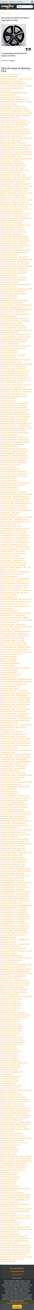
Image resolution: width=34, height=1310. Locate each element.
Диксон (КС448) (6, 74)
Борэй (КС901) (5, 695)
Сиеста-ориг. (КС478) (7, 505)
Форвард (25, 617)
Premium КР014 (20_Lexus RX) (10, 1081)
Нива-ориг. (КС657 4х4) (22, 528)
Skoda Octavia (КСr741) (8, 542)
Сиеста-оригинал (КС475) (23, 798)
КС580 (17, 188)
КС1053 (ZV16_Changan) (23, 1110)
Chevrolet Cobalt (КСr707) (9, 398)
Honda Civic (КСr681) (7, 291)
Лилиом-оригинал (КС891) (9, 852)
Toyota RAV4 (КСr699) (7, 339)
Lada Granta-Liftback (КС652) (10, 346)
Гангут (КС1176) (17, 1252)
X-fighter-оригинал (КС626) (9, 435)
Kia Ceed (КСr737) (6, 716)
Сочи (28, 567)
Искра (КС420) (5, 474)
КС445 (8, 202)
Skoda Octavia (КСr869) (8, 1129)
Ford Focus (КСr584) (7, 341)
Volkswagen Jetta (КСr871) (9, 677)
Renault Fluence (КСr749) (8, 524)
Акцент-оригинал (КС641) (9, 437)
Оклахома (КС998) (6, 898)
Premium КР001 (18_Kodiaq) (9, 1062)
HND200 (8, 380)
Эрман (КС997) (20, 889)
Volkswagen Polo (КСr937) (23, 957)
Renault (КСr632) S (6, 108)
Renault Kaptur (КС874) (12, 827)
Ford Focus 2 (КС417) (13, 569)
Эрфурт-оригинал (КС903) (23, 693)
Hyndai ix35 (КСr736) (7, 293)
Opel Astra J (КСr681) (22, 419)
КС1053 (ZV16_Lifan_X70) (22, 1218)
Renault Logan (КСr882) (8, 957)
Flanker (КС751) (16, 556)
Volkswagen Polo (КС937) (8, 752)
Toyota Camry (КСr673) (19, 706)
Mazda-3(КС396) (6, 81)
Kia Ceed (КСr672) (23, 713)
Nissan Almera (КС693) (20, 341)
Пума (24, 567)
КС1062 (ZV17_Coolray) (8, 1124)
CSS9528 (15, 389)
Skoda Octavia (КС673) (24, 426)
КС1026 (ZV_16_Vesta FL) (21, 980)
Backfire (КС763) (6, 553)
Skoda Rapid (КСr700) (7, 533)
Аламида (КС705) (6, 266)
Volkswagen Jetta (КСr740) (19, 734)
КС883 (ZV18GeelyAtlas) (8, 891)
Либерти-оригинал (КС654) (9, 480)
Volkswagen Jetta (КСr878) (9, 613)
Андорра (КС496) (23, 439)
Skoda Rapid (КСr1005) (8, 894)
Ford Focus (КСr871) (7, 768)
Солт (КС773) (5, 567)
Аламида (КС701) (22, 437)
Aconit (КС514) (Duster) (8, 1204)
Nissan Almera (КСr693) (19, 565)
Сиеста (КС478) (22, 460)
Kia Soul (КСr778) (16, 864)
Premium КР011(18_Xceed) (23, 1209)
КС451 (3, 124)
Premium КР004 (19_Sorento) (9, 1206)
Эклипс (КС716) (15, 168)
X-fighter (20, 211)
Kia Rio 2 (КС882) (22, 907)
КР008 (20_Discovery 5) (8, 1099)
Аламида (23, 197)
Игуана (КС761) (27, 821)
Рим (12, 172)
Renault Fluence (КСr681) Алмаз (10, 97)
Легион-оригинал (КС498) (9, 327)
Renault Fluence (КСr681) (8, 95)
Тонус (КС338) (28, 79)
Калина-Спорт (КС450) (8, 601)
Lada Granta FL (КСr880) (23, 916)
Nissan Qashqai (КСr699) (23, 416)
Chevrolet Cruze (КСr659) (8, 113)
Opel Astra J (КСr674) (7, 348)
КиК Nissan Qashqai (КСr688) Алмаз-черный (14, 92)
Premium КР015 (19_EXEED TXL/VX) (11, 1005)
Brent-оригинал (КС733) (19, 394)
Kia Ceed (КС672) (6, 389)
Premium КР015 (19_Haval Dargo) (10, 1177)
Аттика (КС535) (5, 321)
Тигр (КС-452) (5, 508)
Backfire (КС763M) (6, 1170)
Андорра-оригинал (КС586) (20, 442)
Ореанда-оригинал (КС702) (21, 496)
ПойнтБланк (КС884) (21, 695)
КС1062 (28, 1015)
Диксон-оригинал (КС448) (9, 460)
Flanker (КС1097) (6, 999)
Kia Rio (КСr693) (6, 734)
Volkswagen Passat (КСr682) (23, 309)
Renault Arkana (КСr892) (8, 811)
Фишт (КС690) (24, 188)
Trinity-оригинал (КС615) (8, 232)
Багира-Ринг (23, 120)
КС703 (3, 188)
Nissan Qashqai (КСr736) (8, 517)
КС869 (3, 638)
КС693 (13, 122)
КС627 (14, 177)
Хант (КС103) (19, 985)
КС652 (25, 563)
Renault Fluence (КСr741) (8, 423)
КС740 (12, 186)
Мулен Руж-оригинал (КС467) (10, 487)
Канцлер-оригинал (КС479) (9, 722)
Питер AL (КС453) (24, 241)
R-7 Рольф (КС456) (13, 544)
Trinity (26, 170)
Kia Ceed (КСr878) (6, 706)
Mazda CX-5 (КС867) (23, 839)
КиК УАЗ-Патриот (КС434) (8, 104)
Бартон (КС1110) (16, 1247)
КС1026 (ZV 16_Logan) (7, 985)
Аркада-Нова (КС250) (25, 218)
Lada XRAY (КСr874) (22, 633)
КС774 (19, 524)
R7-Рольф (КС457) (19, 348)
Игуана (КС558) (17, 323)
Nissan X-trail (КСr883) (20, 930)
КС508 (30, 200)
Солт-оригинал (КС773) (8, 916)
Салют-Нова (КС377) (16, 567)
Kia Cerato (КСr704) (22, 405)
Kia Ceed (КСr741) (6, 540)
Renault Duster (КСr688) (8, 832)
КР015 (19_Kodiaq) (19, 1136)
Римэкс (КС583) (23, 257)
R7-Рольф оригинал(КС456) (9, 725)
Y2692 (15, 387)
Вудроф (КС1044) (6, 989)
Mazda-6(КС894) (6, 848)
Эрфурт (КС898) (25, 754)
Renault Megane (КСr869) (18, 642)
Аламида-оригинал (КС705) (9, 439)
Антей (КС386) (5, 629)
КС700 (30, 209)
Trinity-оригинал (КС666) (18, 430)
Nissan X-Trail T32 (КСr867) (9, 1113)
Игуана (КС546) (17, 222)
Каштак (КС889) (6, 821)
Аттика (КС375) (5, 122)
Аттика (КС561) (16, 184)
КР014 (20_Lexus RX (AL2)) (22, 1101)
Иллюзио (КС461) (6, 565)
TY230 (11, 387)
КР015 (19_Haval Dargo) (8, 1158)
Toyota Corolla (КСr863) (8, 759)
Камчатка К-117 (16, 590)
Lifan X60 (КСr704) (24, 346)
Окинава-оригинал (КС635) (9, 492)
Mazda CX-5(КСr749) (7, 531)
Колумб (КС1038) (6, 978)
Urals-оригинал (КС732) (8, 592)
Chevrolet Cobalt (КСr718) (8, 400)
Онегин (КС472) (6, 216)
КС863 (15, 700)
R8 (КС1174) (26, 1252)
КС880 (23, 864)
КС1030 (3, 654)
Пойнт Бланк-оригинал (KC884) (10, 663)
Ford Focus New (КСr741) (24, 843)
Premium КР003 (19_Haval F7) (9, 1174)
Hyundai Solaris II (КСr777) (8, 795)
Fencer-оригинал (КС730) (14, 654)
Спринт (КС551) (16, 74)
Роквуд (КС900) (22, 852)
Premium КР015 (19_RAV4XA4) (10, 1231)
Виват (25, 380)
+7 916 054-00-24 (17, 1271)
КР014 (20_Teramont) (26, 996)
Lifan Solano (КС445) (7, 412)
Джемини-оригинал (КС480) (9, 458)
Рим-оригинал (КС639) (19, 711)
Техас (18, 526)
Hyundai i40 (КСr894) (7, 866)
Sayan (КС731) (28, 138)
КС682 (17, 186)
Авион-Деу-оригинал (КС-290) (10, 264)
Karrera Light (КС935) (7, 814)
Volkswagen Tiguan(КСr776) (9, 1117)
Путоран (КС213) (24, 216)
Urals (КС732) (5, 186)
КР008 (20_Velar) (6, 1104)
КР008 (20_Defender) (22, 1099)
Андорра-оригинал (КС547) (9, 298)
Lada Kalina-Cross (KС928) (19, 859)
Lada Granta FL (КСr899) (25, 951)
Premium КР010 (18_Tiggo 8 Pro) (10, 1008)
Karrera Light (15, 1259)
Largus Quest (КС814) (23, 1197)
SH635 (20, 387)
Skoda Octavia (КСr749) (8, 117)
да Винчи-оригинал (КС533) (9, 270)
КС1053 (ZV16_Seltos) (7, 1108)
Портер (9, 976)
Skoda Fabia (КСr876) (22, 887)
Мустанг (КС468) (23, 200)
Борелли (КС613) (22, 448)
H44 (29, 385)
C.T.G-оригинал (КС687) (8, 396)
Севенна (16, 129)
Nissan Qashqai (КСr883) (8, 928)
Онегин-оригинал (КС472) (9, 362)
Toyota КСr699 (17, 108)
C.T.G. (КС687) (16, 195)
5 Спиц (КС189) (12, 193)
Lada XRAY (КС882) (6, 878)
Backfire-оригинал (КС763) (9, 645)
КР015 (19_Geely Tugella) (22, 1115)
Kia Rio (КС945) (20, 880)
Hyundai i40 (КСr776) (7, 729)
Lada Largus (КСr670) (21, 339)
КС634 (22, 127)
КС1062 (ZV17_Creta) (7, 1236)
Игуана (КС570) (16, 464)
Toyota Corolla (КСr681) (26, 428)
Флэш (30, 186)
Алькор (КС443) (21, 553)
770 (21, 385)
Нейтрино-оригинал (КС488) (9, 490)
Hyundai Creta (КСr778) (8, 581)
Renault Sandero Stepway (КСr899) (11, 955)
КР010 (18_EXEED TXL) (21, 1165)
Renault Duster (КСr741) (21, 375)
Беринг (29, 145)
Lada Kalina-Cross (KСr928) (25, 973)
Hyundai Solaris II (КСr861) (8, 775)
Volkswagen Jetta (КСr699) (9, 289)
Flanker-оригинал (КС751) (21, 606)
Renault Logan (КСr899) (23, 1124)
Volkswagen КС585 (6, 83)
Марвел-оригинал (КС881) (9, 672)
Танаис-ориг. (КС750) (21, 894)
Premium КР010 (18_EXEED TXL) (10, 1001)
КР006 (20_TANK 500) (7, 1115)
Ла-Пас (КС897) (6, 1250)
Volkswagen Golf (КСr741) (8, 843)
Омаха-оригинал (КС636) (24, 494)
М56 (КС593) (22, 277)
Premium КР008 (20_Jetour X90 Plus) (12, 1026)
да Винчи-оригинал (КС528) (20, 455)
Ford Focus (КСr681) (20, 366)
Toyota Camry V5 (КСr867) (9, 1012)
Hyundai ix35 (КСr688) (7, 693)
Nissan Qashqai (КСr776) (22, 585)
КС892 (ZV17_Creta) (23, 795)
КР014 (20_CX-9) (23, 1142)
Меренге (29, 1256)
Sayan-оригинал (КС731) (8, 229)
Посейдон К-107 (6, 590)
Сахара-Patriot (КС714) (18, 136)
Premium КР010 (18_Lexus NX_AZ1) (11, 1215)
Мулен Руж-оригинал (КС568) (20, 245)
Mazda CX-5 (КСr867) (22, 928)
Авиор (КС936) (26, 871)
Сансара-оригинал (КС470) (9, 741)
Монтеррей (24, 149)
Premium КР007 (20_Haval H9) (10, 1021)
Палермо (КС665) (17, 248)
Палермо (21, 206)
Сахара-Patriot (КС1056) (8, 1147)
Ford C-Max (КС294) (13, 343)
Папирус (3, 343)
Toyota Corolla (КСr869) (8, 1261)
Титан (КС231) (16, 512)
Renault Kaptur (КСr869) (25, 679)
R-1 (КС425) (26, 213)
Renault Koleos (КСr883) (8, 709)
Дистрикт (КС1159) (6, 1252)
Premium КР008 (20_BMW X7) (9, 1078)
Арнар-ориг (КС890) (7, 816)
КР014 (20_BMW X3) (7, 1101)
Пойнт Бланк (5, 983)
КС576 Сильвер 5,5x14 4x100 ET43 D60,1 (13, 106)
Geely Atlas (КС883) (22, 825)
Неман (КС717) (10, 188)
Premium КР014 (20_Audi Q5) (9, 1069)
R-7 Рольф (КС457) (6, 560)
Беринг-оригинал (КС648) (21, 898)
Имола (17, 834)
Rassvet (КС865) (27, 620)
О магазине (4, 2)
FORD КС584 (20, 85)
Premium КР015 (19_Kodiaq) (9, 1053)
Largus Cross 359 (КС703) (8, 1197)
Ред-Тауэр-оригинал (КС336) (23, 626)
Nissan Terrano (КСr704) (23, 709)
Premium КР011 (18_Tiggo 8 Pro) (10, 1033)
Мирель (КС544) (6, 161)
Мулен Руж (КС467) (7, 485)
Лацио (25, 1254)
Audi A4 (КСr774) (16, 391)
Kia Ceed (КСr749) (24, 741)
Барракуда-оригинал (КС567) (10, 446)
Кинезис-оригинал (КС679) (9, 277)
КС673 (28, 131)
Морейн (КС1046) (15, 1065)
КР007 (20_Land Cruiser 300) (9, 1156)
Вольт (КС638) (26, 179)
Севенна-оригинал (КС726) (23, 503)
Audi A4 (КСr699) (20, 727)
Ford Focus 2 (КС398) (7, 626)
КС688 (8, 124)
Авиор (22, 1259)
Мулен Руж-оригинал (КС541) (10, 549)
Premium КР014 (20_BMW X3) (9, 1058)
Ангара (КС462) (16, 161)
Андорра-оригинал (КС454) (9, 236)
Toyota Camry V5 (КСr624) (9, 718)
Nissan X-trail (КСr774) (7, 551)
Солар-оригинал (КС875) (8, 686)
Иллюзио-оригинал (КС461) (9, 275)
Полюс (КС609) (18, 209)
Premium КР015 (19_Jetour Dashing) (11, 1031)
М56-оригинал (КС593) (8, 665)
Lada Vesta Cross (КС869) (9, 658)
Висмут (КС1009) (23, 1113)
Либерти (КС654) (21, 122)
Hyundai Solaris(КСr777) (8, 766)
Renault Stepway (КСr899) (21, 971)
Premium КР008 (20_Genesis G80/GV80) (13, 1042)
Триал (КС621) (16, 175)
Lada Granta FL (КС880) (8, 880)
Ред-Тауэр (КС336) (24, 501)
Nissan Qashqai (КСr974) (8, 919)
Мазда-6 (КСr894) (19, 866)
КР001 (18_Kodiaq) (21, 1097)
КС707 (22, 195)
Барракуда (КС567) (7, 163)
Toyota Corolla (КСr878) (26, 725)
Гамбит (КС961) (5, 642)
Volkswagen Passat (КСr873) (22, 631)
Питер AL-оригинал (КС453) (9, 501)
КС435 (29, 378)
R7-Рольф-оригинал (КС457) (9, 295)
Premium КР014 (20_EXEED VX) (10, 1010)
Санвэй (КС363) (21, 378)
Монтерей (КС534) (11, 243)
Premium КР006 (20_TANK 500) (10, 1019)
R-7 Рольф (15, 216)
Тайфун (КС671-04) (19, 560)
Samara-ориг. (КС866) (18, 1015)
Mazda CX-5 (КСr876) (7, 1131)
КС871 (20, 617)
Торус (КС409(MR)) (11, 211)
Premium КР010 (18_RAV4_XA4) (10, 1186)
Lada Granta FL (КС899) (21, 914)
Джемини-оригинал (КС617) (9, 241)
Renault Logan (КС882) (8, 873)
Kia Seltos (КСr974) (24, 926)
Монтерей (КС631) (23, 483)
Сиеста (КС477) (6, 250)
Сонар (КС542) (5, 197)
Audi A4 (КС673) (6, 394)
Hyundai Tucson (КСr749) (8, 526)
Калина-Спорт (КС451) (8, 624)
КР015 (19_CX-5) (6, 1140)
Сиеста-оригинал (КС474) (23, 601)
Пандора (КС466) (22, 204)
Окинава (16, 159)
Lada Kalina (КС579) (7, 410)
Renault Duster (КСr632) (25, 718)
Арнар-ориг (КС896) (7, 948)
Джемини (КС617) (17, 588)
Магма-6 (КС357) (6, 280)
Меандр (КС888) (18, 681)
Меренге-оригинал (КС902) (24, 1161)
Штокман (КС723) (11, 133)
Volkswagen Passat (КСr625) (9, 318)
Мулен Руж (10, 152)
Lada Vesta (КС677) (23, 261)
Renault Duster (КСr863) (8, 761)
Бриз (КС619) (25, 321)
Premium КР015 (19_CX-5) (8, 1183)
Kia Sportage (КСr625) (19, 83)
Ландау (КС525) (11, 156)
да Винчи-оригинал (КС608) (20, 238)
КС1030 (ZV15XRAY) (15, 983)
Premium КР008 (5, 1017)
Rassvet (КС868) (18, 604)
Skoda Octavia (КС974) (8, 910)
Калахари (22, 549)
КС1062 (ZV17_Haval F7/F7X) (9, 1122)
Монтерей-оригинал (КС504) (10, 610)
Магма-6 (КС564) (15, 154)
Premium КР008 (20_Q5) (8, 1083)
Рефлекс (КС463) (22, 800)
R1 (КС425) (19, 227)
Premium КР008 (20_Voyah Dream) (11, 1076)
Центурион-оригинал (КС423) (10, 469)
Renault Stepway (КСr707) (24, 423)
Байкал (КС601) (5, 136)
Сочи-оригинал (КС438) (8, 325)
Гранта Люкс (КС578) (7, 366)
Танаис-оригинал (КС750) (9, 679)
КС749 (18, 117)
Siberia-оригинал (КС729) (8, 426)
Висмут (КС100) (5, 884)
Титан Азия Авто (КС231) (8, 636)
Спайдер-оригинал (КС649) (9, 257)
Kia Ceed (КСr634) (18, 540)
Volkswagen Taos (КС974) (8, 907)
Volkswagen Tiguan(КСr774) (24, 882)
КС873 (18, 640)
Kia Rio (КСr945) (20, 921)
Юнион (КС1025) (19, 987)
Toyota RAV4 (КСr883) (7, 846)
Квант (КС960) (23, 649)
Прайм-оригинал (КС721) (8, 378)
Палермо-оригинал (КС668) (21, 499)
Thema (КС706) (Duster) (23, 1204)
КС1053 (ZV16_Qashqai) (8, 1110)
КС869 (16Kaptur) (21, 766)
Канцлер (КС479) (6, 200)
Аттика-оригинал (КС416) (8, 572)
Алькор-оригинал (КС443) (9, 791)
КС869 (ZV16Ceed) (6, 700)
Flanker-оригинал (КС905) (9, 953)
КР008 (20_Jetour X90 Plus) (20, 992)
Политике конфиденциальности (17, 1303)
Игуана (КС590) (22, 243)
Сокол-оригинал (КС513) (23, 334)
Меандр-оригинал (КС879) (9, 597)
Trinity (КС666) (5, 430)
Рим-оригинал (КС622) (8, 334)
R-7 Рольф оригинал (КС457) (13, 960)
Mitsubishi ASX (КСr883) (8, 887)
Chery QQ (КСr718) (19, 291)
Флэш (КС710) (24, 508)
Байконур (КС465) (6, 444)
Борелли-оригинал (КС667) (20, 451)
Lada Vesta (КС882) (18, 878)
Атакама (22, 551)
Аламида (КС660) (6, 234)
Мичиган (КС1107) (17, 1104)
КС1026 (26, 985)
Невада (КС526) (6, 145)
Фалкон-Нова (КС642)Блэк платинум (12, 88)
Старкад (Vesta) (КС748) (21, 1199)
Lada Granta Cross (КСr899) (23, 969)
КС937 (29, 811)
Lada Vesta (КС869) (7, 649)
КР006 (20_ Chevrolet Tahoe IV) (10, 1145)
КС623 (8, 172)
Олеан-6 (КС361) (6, 745)
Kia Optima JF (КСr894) (7, 868)
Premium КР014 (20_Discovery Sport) (12, 1037)
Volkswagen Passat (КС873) (9, 617)
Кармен (3, 569)
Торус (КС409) (16, 364)
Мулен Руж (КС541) (19, 485)
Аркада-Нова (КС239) (7, 622)
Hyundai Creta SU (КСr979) (9, 941)
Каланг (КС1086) (6, 1015)
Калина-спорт (5, 154)
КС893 (16, 786)
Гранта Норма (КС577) (19, 1256)
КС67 (2, 960)
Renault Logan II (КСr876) (8, 973)
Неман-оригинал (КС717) (19, 280)
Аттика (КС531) (28, 266)
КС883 (23, 640)
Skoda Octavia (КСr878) (24, 613)
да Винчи (3, 152)
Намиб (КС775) (10, 608)
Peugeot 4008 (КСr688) (8, 736)
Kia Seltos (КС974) (19, 816)
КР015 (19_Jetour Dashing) (9, 1094)
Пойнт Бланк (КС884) (24, 700)
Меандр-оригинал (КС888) (9, 661)
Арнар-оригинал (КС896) (8, 871)
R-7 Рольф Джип (6, 563)
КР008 (19, 1094)
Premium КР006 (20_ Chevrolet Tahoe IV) (13, 1040)
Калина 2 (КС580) (6, 521)
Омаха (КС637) (5, 282)
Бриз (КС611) (24, 592)
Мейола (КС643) (17, 190)
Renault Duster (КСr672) (8, 702)
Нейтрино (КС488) (27, 154)
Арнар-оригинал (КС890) (13, 784)
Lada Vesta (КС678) (7, 311)
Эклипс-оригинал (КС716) (24, 510)
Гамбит (20, 903)
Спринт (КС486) (21, 145)
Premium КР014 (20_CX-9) (9, 1035)
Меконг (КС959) (6, 652)
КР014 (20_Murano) (20, 1163)
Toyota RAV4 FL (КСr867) (23, 891)
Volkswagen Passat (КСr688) (9, 747)
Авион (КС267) (5, 802)
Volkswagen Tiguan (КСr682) (21, 720)
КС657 (28, 549)
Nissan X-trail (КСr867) (7, 921)
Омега (3, 243)
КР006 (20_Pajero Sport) (24, 1090)
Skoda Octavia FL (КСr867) (8, 1213)
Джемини (23, 202)
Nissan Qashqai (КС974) (26, 905)
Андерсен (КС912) (22, 862)
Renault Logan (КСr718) (23, 371)
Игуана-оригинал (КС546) (9, 738)
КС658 (3, 181)
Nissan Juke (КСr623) (20, 293)
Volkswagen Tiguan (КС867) (9, 830)
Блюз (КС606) (20, 170)
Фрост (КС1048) (6, 1120)
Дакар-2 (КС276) (24, 535)
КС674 (3, 133)
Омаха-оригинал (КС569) (8, 494)
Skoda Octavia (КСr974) (23, 919)
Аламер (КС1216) (6, 1254)
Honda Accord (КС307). (8, 115)
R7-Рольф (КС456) (21, 421)
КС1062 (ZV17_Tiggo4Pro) (9, 1126)
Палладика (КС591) (7, 209)
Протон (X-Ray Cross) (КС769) (10, 1202)
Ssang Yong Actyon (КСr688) (22, 757)
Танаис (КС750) (6, 556)
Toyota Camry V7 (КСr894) (22, 868)
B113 (2, 387)
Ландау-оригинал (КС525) (9, 357)
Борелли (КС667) (6, 451)
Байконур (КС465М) (25, 1138)
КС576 (11, 206)
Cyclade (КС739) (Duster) (21, 1211)
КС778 (3, 583)
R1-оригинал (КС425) (23, 133)
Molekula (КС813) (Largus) (21, 1241)
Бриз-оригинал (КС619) (8, 805)
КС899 (24, 967)
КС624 (3, 172)
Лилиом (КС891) (20, 850)
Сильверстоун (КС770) (25, 599)
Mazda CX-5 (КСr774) (7, 631)
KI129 (18, 385)
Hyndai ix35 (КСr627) (7, 519)
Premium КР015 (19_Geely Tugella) (11, 1003)
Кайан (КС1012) (27, 652)
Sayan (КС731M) (22, 1126)
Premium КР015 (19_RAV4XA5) (9, 1190)
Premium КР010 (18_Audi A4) (9, 1088)
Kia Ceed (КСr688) (6, 809)
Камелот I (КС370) (25, 1245)
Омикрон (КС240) (6, 496)
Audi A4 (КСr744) (6, 385)
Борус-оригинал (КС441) (18, 802)
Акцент (19, 156)
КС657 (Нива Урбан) (7, 757)
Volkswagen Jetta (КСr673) (9, 713)
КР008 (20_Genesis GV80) (9, 1142)
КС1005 (16, 649)
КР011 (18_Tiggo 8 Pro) (7, 1165)
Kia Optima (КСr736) (22, 818)
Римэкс (3, 202)
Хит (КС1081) (5, 1065)
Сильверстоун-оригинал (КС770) (11, 674)
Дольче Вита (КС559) (26, 159)
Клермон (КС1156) (6, 1256)
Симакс (21, 79)
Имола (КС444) (22, 471)
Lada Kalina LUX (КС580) (22, 1238)
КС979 (3, 967)
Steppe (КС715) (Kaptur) (8, 1227)
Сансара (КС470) (27, 177)
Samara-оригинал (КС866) (9, 595)
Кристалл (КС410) (16, 620)
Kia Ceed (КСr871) (6, 720)
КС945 (27, 875)
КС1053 (25, 1062)
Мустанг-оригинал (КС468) (24, 259)
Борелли (12, 170)
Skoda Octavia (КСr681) (24, 337)
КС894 (3, 784)
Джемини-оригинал (7, 606)
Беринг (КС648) (23, 236)
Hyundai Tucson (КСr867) (8, 862)
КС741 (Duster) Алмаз (7, 99)
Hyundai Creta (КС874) (7, 727)
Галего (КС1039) (17, 999)
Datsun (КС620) (23, 403)
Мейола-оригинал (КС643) (9, 483)
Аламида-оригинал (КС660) (9, 836)
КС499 (14, 553)
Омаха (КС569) (18, 330)
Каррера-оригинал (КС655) (9, 670)
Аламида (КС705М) (17, 1120)
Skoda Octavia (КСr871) (8, 875)
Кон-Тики (12, 574)
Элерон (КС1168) (6, 1259)
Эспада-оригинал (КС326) (9, 286)
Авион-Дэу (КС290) (21, 165)
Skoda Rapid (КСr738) (26, 750)
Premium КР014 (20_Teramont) (10, 1222)
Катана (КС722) (22, 143)
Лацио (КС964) (20, 873)
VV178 (3, 382)
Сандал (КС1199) (17, 1254)
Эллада (17, 551)
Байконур (4, 193)
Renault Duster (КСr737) (8, 373)
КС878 (3, 608)
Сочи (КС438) (21, 355)
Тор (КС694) (5, 170)
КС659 (12, 124)
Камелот (3, 976)
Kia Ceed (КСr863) (21, 759)
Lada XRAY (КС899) (6, 912)
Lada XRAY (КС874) (6, 777)
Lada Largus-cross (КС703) (21, 410)
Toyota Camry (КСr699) (8, 704)
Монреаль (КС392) (7, 330)
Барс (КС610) (18, 172)
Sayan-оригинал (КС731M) (13, 967)
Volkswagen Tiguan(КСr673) (20, 745)
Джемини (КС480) (6, 323)
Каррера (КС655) (6, 184)
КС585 (30, 204)
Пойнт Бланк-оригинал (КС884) (10, 754)
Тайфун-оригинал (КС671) (9, 337)
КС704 (19, 177)
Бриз (26, 206)
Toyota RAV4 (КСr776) (25, 1122)
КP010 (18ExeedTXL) (7, 1172)
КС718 (12, 138)
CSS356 (14, 380)
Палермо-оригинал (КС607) (9, 254)
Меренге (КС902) (17, 821)
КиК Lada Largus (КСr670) (8, 85)
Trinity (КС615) (20, 229)
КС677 (21, 138)
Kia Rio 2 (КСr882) (23, 923)
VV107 (6, 387)
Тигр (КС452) (15, 202)
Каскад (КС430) (6, 476)
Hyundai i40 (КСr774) (19, 777)
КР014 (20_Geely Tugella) (23, 1158)
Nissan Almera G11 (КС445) (9, 414)
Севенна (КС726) (6, 364)
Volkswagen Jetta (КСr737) (20, 716)
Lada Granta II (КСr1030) (8, 889)
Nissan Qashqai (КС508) (8, 416)
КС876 (3, 827)
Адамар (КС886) (6, 855)
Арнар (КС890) (21, 773)
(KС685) (25, 108)
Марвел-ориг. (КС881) (7, 834)
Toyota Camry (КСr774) (8, 547)
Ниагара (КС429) (6, 213)
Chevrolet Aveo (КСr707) (24, 225)
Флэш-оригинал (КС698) (8, 510)
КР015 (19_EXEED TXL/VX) (8, 1154)
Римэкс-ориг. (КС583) (7, 503)
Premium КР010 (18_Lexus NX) (10, 1243)
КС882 (30, 852)
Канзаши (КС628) (6, 175)
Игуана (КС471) (22, 270)
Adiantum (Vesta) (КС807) (22, 1195)
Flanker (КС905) (21, 832)
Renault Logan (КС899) (20, 912)
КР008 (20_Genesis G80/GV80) (10, 994)
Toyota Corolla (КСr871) (25, 830)
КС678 (3, 140)
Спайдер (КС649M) (24, 900)
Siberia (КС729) (24, 129)
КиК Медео (28, 85)
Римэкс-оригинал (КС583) (9, 697)
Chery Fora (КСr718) (22, 396)
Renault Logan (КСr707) (8, 101)
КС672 (14, 179)
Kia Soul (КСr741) (23, 841)
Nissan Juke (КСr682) (7, 537)
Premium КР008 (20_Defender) (10, 1060)
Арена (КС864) (5, 620)
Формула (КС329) (27, 364)
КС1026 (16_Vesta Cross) (19, 989)
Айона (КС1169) (16, 1250)
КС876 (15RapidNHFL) (7, 896)
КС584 (17, 127)
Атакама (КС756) (19, 558)
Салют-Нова (19, 574)
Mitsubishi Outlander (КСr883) (10, 770)
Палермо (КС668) (6, 499)
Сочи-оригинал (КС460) (8, 284)
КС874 (17, 638)
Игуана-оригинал (26, 590)
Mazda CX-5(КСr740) (22, 373)
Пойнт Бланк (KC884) (21, 684)
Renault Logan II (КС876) (8, 818)
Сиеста (14, 200)
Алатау (8, 638)
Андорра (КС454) (18, 234)
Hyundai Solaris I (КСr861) (8, 839)
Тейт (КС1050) (28, 1156)
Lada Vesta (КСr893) (7, 786)
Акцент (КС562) (26, 250)
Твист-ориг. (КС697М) (8, 1218)
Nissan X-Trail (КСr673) (8, 314)
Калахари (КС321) (6, 222)
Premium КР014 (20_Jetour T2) (10, 1245)
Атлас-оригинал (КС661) (8, 1229)
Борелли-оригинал (7, 604)
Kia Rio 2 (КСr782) (6, 588)
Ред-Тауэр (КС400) (7, 129)
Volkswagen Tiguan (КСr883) (23, 814)
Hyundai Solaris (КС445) (21, 519)
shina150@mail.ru (17, 1274)
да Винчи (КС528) (23, 300)
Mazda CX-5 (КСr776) (7, 585)
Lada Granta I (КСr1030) (19, 976)
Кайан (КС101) (23, 964)
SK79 (20, 389)
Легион (3, 156)
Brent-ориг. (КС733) (7, 807)
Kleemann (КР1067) (6, 1074)
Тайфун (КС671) (20, 181)
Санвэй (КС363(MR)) (25, 152)
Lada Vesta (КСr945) (7, 971)
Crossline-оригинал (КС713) (9, 403)
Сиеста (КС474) (6, 464)
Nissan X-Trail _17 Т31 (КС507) (10, 120)
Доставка (20, 2)
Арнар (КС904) (15, 629)
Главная (3, 13)
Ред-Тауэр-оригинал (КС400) (10, 332)
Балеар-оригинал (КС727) (9, 300)
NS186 (14, 385)
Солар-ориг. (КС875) (20, 768)
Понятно (17, 1307)
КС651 (19, 140)
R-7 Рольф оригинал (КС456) (9, 962)
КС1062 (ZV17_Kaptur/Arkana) (10, 996)
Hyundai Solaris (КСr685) (23, 702)
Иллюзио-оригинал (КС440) (23, 305)
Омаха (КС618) (22, 492)
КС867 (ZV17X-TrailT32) (8, 850)
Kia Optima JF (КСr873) (24, 647)
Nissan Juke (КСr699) (24, 414)
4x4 (17, 535)
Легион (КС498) (6, 245)
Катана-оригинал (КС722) (19, 476)
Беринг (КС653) (6, 268)
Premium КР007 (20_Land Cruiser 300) (12, 1072)
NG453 (7, 382)
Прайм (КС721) (26, 184)
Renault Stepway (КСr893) (9, 789)
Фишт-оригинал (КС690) (24, 284)
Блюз (21, 544)
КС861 (18, 592)
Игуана (16, 152)
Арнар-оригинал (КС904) (8, 633)
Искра (22, 638)
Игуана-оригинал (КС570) (9, 471)
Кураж (25, 588)
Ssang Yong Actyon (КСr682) (9, 350)
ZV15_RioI (20, 857)
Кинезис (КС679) (6, 179)
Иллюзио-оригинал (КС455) (9, 964)
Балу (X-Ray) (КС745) (7, 1199)
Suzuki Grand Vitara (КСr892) (9, 688)
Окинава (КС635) (21, 369)
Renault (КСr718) (6, 111)
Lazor (24, 387)
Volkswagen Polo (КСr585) (8, 261)
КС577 (25, 209)
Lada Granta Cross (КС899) (9, 951)
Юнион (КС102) (15, 884)
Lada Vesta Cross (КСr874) (9, 939)
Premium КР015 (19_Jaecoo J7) (10, 1151)
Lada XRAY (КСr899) (7, 935)
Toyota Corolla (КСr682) (8, 743)
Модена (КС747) (11, 583)
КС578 (23, 131)
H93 (18, 380)
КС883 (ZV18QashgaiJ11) (8, 882)
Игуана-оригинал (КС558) (8, 690)
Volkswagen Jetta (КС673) (8, 316)
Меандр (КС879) (6, 615)
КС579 (17, 124)
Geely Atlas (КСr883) (7, 930)
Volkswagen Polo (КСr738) (24, 782)
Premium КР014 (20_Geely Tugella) (11, 1028)
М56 (28, 202)
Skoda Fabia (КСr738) (7, 905)
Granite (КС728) (6, 1247)
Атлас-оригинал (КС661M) (24, 1229)
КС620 (31, 193)
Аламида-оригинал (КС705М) (10, 1138)
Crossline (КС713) (11, 140)
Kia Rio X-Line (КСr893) (7, 798)
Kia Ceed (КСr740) (18, 809)
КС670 (19, 179)
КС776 (26, 604)
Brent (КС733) (5, 138)
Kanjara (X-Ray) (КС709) (8, 1209)
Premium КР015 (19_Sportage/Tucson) (12, 1188)
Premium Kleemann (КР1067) (19, 1017)
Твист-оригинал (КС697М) (9, 656)
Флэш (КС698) (15, 508)
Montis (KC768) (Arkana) (8, 1220)
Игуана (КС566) (23, 252)
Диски (10, 13)
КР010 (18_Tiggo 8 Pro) (8, 1161)
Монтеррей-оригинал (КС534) (10, 668)
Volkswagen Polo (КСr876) (8, 944)
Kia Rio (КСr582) (6, 90)
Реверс (20, 362)
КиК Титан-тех (20, 101)
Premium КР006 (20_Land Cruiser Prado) (13, 1106)
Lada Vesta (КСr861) (24, 579)
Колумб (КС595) (17, 978)
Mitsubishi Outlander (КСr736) (10, 793)
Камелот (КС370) (17, 111)
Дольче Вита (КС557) (7, 684)
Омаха (18, 149)
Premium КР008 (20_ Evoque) (9, 1149)
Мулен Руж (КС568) (25, 359)
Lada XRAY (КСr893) (24, 786)
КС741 (3, 211)
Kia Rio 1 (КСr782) (22, 690)
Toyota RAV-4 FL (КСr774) (8, 773)
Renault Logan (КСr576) (22, 314)
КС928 (19, 871)
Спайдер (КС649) (6, 190)
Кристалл (4, 544)
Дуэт (29, 380)
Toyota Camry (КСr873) (24, 738)
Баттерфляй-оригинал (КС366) (10, 779)
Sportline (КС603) (6, 204)
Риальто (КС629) (6, 177)
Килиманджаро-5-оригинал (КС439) (12, 731)
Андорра (4, 218)
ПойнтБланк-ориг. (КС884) (9, 937)
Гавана (18, 115)
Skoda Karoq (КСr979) (23, 944)
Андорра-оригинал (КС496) (9, 252)
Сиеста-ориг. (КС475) (16, 307)
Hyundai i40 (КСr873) (23, 636)
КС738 (22, 220)
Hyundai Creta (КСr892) (21, 807)
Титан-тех (28, 101)
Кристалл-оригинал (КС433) (9, 76)
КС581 (16, 206)
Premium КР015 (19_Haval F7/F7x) (10, 1067)
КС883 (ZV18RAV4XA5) (7, 914)
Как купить (12, 2)
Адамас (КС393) (21, 232)
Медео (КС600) (22, 327)
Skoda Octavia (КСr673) (22, 547)
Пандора (27, 1188)
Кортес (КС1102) (27, 1247)
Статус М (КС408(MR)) (8, 147)
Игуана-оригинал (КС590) (9, 462)
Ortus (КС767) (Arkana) (23, 1227)
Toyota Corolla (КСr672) (23, 743)
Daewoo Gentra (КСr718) (8, 225)
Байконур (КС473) (18, 444)
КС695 (22, 168)
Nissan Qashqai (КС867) (19, 823)
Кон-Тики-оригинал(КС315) (9, 576)
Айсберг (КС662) (12, 218)
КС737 (16, 138)
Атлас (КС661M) (23, 1117)
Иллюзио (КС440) (25, 668)
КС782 (17, 622)
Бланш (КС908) (5, 864)
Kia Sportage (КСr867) (7, 969)
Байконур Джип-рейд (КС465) (10, 220)
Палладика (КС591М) (7, 1163)
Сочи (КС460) (24, 124)
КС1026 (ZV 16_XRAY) (7, 987)
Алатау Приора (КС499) (8, 535)
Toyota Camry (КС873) (18, 615)
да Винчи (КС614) (6, 455)
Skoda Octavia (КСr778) (24, 572)
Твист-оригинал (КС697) (8, 467)
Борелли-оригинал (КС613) (19, 268)
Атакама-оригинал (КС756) (9, 900)
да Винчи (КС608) (6, 302)
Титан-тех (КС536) (19, 163)
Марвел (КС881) (22, 645)
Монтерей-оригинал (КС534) (10, 359)
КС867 (13, 695)
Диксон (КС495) (24, 458)
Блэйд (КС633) (10, 181)
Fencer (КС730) (5, 131)
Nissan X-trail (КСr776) (22, 583)
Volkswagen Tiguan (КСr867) (9, 926)
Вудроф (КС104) (6, 992)
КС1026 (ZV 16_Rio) (7, 980)
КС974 (16, 896)
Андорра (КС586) (17, 266)
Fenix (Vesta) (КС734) (21, 1236)
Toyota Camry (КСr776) (22, 581)
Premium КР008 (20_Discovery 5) (11, 1056)
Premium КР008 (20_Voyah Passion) (11, 1085)
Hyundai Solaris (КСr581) (22, 99)
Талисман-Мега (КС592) (8, 149)
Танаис (20, 1062)
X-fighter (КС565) (24, 318)
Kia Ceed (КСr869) (6, 681)
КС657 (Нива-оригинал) (8, 259)
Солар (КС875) (27, 681)
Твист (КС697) (15, 197)
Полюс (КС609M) (17, 652)
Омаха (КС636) (22, 462)
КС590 (13, 638)
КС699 (14, 145)
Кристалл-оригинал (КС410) (9, 79)
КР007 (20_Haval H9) (19, 1170)
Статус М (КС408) (20, 505)
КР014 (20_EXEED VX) (18, 1140)
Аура (21, 380)
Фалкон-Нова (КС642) (7, 127)
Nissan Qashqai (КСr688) (25, 289)
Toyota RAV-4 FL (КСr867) (8, 825)
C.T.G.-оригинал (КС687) (8, 640)
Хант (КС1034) (26, 983)
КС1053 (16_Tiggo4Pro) (23, 1129)
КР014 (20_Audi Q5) (7, 1136)
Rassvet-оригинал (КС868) (9, 599)
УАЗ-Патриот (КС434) (22, 147)
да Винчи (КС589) (21, 453)
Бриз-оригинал (5, 946)
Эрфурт (23, 884)
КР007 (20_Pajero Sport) (8, 1090)
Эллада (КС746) (6, 512)
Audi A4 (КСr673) (21, 736)
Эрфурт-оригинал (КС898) (9, 903)
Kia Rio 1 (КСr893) (20, 846)
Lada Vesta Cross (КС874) (8, 782)
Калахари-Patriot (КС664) (9, 143)
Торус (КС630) (26, 1215)
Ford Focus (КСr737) (16, 382)
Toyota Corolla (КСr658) (8, 371)
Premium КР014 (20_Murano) (9, 1049)
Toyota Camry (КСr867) (19, 848)
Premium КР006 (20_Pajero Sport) (11, 1051)
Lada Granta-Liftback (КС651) (9, 515)
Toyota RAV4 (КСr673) (7, 309)
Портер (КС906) (6, 823)
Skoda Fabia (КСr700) (18, 521)
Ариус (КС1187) (26, 1250)
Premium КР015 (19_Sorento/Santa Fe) (12, 1193)
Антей (26, 540)
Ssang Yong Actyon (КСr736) (9, 841)
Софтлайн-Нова (25, 115)
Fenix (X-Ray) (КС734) (7, 1195)
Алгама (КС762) (26, 391)
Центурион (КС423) (7, 159)
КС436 (3, 380)
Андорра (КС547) (6, 442)
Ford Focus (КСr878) (22, 805)
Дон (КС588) (5, 206)
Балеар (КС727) (16, 131)
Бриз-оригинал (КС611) (8, 453)
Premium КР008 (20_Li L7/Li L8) (10, 1225)
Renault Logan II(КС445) (22, 537)
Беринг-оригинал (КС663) (25, 113)
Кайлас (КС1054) (21, 1167)
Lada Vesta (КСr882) (22, 932)
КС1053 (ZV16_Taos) (7, 1211)
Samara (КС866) (27, 389)
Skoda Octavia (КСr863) (23, 761)
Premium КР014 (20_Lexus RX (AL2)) (11, 1044)
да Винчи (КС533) (6, 238)
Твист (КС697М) (16, 946)
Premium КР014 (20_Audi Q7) (9, 1179)
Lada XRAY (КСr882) (19, 935)
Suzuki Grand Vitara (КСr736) (9, 428)
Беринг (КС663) (15, 321)
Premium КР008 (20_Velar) (9, 1046)
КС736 (28, 521)
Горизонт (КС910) (25, 834)
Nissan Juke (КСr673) (20, 311)
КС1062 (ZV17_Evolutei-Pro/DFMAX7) (12, 1133)
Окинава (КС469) (6, 248)
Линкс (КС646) (24, 186)
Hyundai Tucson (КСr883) (8, 800)
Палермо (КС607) (17, 302)
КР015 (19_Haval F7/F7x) (8, 1167)
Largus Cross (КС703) (7, 1238)
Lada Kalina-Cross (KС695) (24, 517)
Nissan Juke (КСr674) (7, 375)
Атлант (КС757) (5, 391)
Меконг (16, 1172)
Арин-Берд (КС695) (7, 1241)
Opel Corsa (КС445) (20, 531)
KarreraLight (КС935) (20, 948)
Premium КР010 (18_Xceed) (9, 1181)
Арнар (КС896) (20, 875)
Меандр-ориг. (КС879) (8, 1097)
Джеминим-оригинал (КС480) (10, 750)
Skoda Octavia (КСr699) (23, 704)
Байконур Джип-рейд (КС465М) (10, 1234)
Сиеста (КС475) (22, 273)
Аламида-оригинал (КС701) (9, 353)
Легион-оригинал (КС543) (9, 478)
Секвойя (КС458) (17, 213)
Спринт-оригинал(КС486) (9, 273)
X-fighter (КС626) (23, 432)
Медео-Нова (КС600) (7, 165)
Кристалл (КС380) (17, 563)
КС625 (24, 175)
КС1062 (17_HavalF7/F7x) (22, 1108)
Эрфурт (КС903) (20, 624)
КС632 (25, 190)
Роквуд (21, 1156)
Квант (16, 905)
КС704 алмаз (27, 111)
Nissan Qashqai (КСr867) (8, 932)
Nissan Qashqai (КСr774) (23, 542)
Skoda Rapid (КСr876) (24, 939)
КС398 (30, 964)
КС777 (25, 544)
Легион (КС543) (21, 325)
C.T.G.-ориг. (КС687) (7, 763)
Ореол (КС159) (27, 330)
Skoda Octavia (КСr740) (8, 369)
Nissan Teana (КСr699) (8, 419)
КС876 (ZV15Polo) (24, 896)
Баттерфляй (5, 574)
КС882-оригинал (21, 811)
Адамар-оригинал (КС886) (9, 857)
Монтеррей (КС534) (7, 558)
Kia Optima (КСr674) (7, 407)
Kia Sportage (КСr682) (20, 407)
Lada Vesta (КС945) (21, 910)
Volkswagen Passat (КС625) (9, 432)
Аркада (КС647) (6, 195)
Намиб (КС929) (5, 859)
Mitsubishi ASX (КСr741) (21, 412)
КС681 (29, 122)
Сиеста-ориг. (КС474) (7, 305)
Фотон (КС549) (16, 250)
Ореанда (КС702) (22, 193)
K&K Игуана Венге (17, 81)
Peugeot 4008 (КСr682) (8, 421)
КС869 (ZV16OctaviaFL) (24, 697)
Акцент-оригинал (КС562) (9, 647)
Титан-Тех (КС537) (20, 533)
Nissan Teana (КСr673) (8, 227)
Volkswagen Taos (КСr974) (9, 923)
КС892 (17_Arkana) (17, 855)
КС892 (19, 686)
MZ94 (25, 385)
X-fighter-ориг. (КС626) (21, 763)
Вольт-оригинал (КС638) (8, 355)
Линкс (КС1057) (22, 1012)
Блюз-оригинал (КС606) (8, 448)
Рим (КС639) (14, 282)
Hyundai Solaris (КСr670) (8, 405)
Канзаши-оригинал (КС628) (19, 474)
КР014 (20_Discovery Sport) (9, 1092)
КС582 (14, 204)
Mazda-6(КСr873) (6, 711)
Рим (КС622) (5, 307)
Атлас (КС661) (5, 168)
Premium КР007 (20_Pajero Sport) (11, 1024)
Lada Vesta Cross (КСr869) (25, 775)
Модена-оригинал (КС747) (9, 579)
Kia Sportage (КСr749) (7, 528)
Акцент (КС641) (25, 264)
